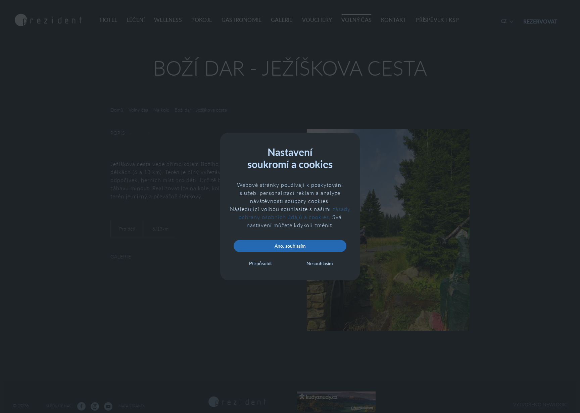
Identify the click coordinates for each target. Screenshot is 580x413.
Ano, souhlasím (290, 246)
